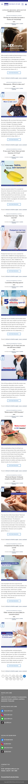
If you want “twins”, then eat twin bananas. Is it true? (14, 152)
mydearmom (7, 751)
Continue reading (14, 72)
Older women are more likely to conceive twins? (14, 613)
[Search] (22, 4)
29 (7, 678)
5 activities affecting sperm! (14, 282)
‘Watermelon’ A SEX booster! (14, 412)
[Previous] (3, 676)
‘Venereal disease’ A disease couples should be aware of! (14, 478)
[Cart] (26, 4)
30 (10, 678)
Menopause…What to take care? (14, 84)
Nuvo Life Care (8, 710)
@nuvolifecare (8, 718)
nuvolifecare (7, 722)
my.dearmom (7, 743)
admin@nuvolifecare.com (12, 768)
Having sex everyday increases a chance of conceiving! (14, 18)
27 (21, 676)
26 (17, 676)
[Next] (21, 678)
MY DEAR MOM (8, 739)
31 (14, 678)
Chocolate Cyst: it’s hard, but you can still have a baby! (14, 346)
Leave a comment (23, 78)
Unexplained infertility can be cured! (14, 546)
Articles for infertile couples (14, 15)
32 (18, 678)
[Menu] (2, 4)
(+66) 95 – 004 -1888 (11, 770)
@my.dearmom (8, 747)
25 (13, 676)
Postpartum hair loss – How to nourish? (14, 217)
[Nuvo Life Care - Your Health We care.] (12, 4)
